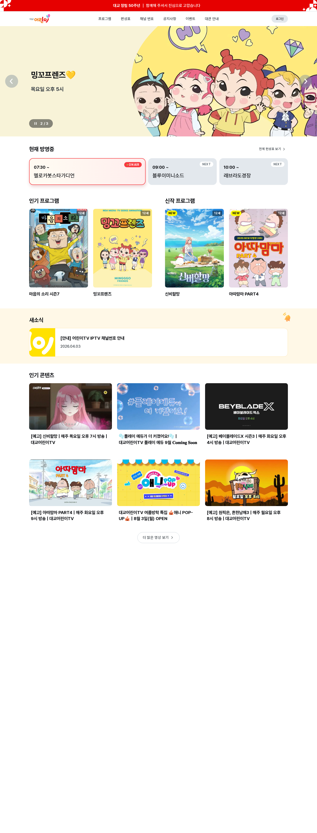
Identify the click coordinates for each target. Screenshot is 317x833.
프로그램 (104, 19)
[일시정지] (35, 123)
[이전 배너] (11, 81)
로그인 (280, 18)
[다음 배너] (305, 81)
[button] (58, 256)
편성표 (125, 19)
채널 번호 (147, 19)
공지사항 (169, 19)
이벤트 (190, 19)
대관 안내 (212, 19)
